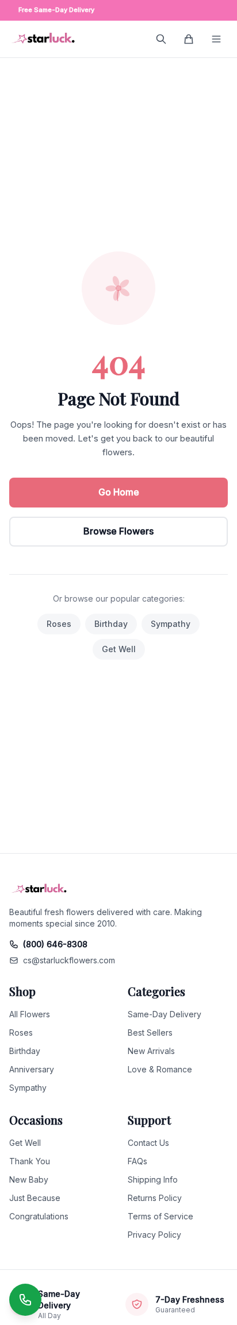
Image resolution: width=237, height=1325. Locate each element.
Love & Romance (160, 1069)
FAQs (137, 1161)
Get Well (119, 649)
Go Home (118, 492)
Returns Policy (155, 1198)
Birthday (111, 624)
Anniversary (31, 1069)
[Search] (161, 39)
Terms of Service (160, 1216)
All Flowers (29, 1014)
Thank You (29, 1161)
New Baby (28, 1179)
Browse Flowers (118, 531)
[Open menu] (216, 39)
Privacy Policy (154, 1234)
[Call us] (25, 1300)
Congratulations (38, 1216)
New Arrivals (151, 1051)
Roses (59, 624)
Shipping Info (153, 1179)
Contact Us (148, 1143)
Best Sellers (150, 1032)
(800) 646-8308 (55, 944)
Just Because (34, 1198)
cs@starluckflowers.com (69, 960)
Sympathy (170, 624)
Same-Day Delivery (164, 1014)
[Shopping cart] (188, 39)
